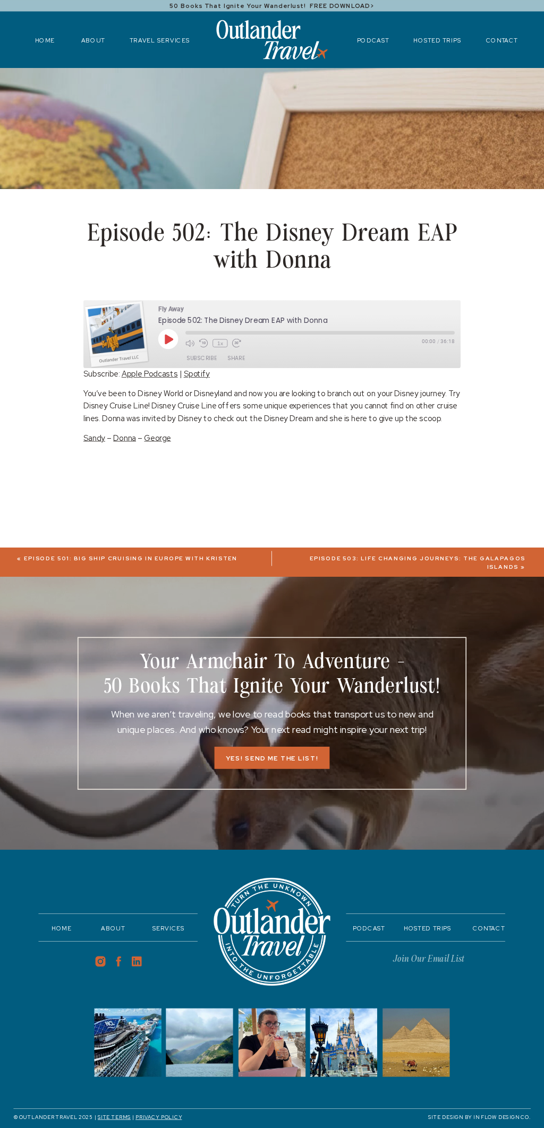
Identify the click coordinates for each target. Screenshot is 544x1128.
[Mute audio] (189, 343)
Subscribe (201, 358)
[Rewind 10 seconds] (203, 343)
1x (220, 343)
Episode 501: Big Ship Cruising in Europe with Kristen (130, 558)
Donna (124, 438)
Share (235, 358)
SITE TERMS (114, 1117)
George (157, 438)
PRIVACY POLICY (158, 1117)
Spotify (197, 374)
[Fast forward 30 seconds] (236, 343)
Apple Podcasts (150, 374)
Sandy (94, 438)
